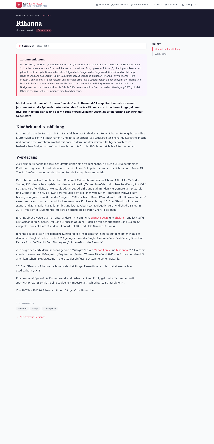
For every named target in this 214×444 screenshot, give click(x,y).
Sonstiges (189, 4)
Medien (102, 4)
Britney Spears (99, 217)
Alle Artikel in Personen (32, 317)
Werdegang (161, 53)
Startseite (20, 15)
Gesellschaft (120, 4)
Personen (172, 4)
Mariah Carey (102, 250)
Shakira (119, 217)
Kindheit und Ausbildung (167, 49)
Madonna (122, 250)
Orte (158, 4)
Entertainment (141, 4)
